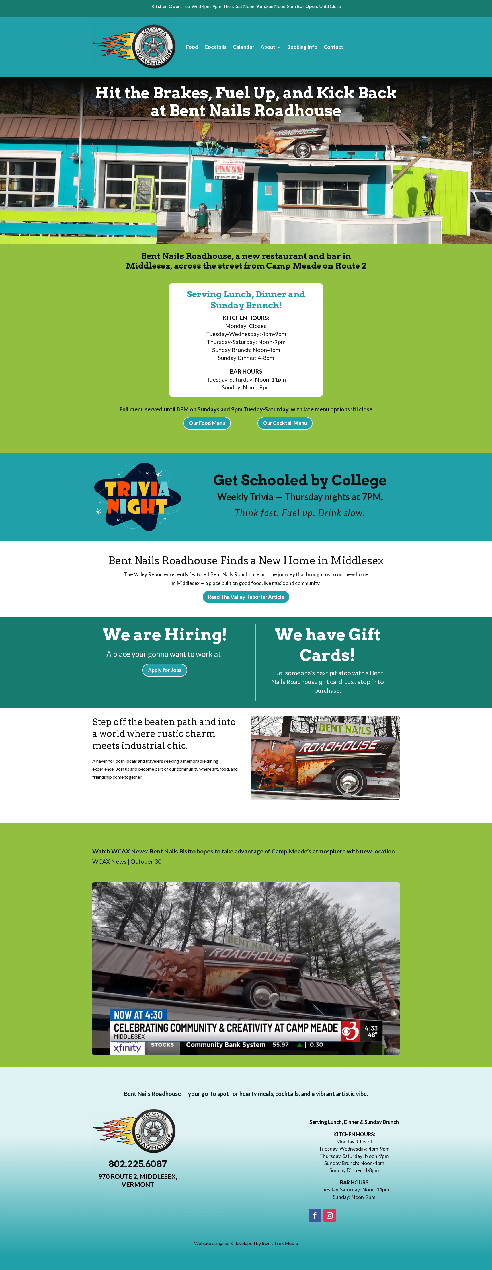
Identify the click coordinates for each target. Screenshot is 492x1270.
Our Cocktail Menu (285, 423)
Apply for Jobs (165, 670)
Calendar (243, 47)
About (268, 47)
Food (192, 47)
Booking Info (302, 47)
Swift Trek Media (280, 1243)
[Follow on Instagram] (329, 1215)
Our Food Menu (207, 423)
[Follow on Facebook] (315, 1215)
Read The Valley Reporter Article (246, 597)
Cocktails (215, 47)
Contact (333, 47)
